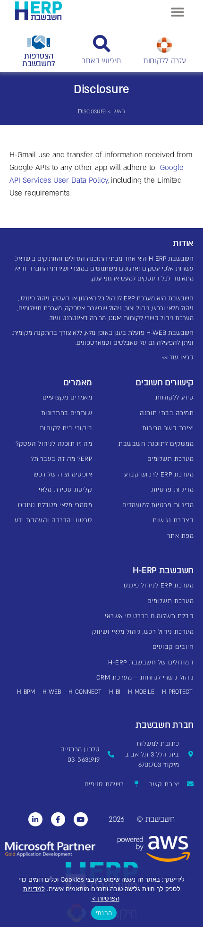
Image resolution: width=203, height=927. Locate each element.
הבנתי (104, 913)
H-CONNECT (85, 692)
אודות (183, 243)
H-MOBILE (141, 692)
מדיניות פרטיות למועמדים (158, 505)
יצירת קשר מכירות (168, 428)
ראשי (118, 111)
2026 (117, 819)
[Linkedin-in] (35, 819)
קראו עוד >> (178, 357)
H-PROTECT (177, 692)
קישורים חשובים (164, 383)
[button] (177, 12)
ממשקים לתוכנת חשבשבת (156, 444)
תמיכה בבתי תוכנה (167, 413)
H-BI (114, 692)
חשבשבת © (156, 819)
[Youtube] (81, 819)
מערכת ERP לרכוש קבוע (159, 474)
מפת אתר (180, 536)
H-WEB (51, 692)
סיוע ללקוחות (174, 397)
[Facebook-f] (58, 819)
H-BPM (26, 692)
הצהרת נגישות (173, 520)
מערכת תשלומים (170, 459)
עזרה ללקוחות (164, 61)
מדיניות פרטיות (172, 489)
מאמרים (77, 383)
